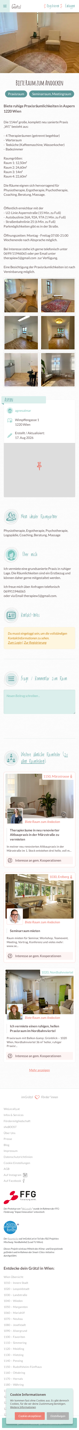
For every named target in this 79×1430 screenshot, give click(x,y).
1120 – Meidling (14, 1348)
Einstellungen (57, 1416)
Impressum (11, 1150)
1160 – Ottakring (14, 1372)
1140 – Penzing (13, 1360)
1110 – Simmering (15, 1342)
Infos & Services (13, 1115)
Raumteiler (13, 1238)
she (10, 1127)
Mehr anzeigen (39, 1070)
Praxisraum (16, 94)
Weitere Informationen (23, 1407)
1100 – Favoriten (14, 1336)
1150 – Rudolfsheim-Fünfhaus (23, 1366)
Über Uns (9, 1133)
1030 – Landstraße (15, 1295)
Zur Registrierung (35, 642)
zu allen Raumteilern (44, 758)
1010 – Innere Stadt (16, 1282)
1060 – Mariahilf (14, 1312)
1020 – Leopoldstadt (16, 1289)
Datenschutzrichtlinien (18, 1157)
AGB (7, 1168)
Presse (8, 1139)
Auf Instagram (12, 1175)
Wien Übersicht (13, 1277)
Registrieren (53, 6)
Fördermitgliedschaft (17, 1121)
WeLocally (27, 1208)
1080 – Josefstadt (15, 1325)
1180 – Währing (14, 1384)
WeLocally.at (12, 1109)
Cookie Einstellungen (17, 1163)
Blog (6, 1145)
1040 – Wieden (13, 1300)
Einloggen (70, 6)
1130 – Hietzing (13, 1355)
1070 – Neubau (13, 1318)
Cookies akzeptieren (29, 1416)
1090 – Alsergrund (15, 1330)
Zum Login (15, 642)
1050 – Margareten (16, 1307)
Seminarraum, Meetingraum (51, 94)
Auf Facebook (12, 1180)
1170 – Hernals (13, 1378)
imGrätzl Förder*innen (39, 1097)
